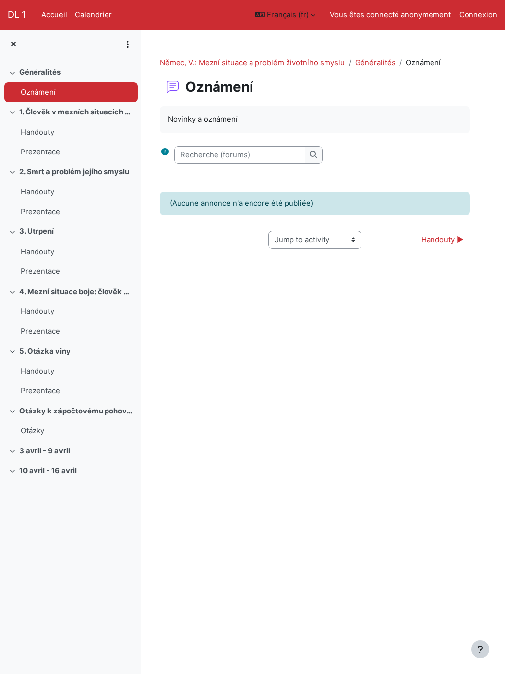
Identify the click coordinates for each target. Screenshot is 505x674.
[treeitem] (70, 82)
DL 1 (17, 14)
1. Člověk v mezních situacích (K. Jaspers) (76, 112)
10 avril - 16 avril (48, 470)
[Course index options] (128, 44)
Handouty (37, 132)
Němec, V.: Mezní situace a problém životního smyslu (252, 62)
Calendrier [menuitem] (93, 14)
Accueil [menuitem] (54, 14)
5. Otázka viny (45, 351)
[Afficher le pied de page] (480, 649)
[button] (285, 15)
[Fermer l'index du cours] (13, 44)
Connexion (478, 14)
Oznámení (38, 92)
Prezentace (40, 152)
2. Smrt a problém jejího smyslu (74, 171)
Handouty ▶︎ (442, 239)
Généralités (40, 72)
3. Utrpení (36, 231)
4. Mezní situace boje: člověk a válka (76, 291)
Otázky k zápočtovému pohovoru (76, 411)
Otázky (32, 430)
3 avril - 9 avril (44, 451)
